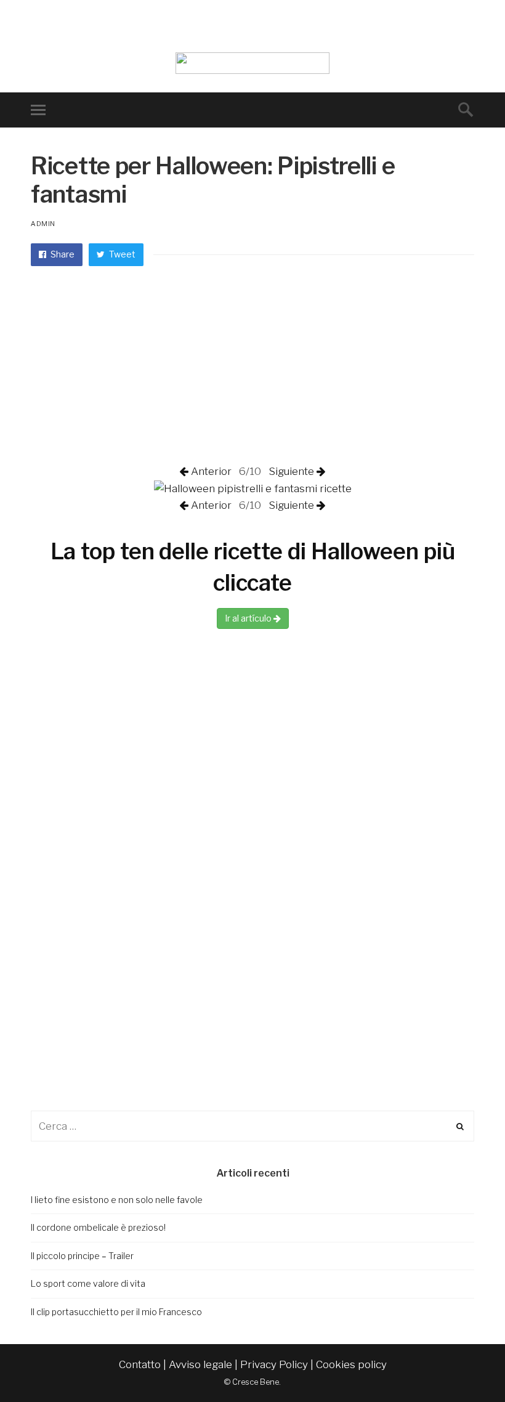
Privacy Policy (274, 1364)
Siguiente (290, 471)
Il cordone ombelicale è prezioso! (98, 1227)
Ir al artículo (249, 618)
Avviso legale (200, 1364)
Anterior (212, 471)
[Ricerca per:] (252, 1126)
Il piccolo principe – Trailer (82, 1255)
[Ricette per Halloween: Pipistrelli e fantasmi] (253, 488)
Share (62, 254)
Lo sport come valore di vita (88, 1283)
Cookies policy (351, 1364)
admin (43, 223)
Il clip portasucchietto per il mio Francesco (116, 1312)
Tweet (121, 254)
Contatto (140, 1364)
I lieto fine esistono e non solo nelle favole (117, 1199)
